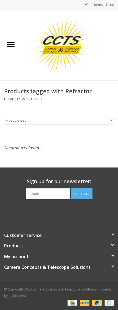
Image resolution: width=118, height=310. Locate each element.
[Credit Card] (72, 302)
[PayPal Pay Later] (96, 302)
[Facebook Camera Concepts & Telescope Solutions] (49, 210)
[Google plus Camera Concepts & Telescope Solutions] (59, 210)
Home (9, 99)
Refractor (36, 99)
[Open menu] (10, 44)
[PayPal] (84, 302)
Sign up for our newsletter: (59, 181)
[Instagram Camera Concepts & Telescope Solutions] (68, 210)
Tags (20, 99)
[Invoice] (108, 302)
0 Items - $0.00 (102, 4)
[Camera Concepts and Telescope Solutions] (69, 45)
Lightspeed (17, 295)
